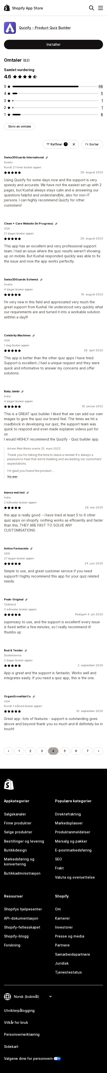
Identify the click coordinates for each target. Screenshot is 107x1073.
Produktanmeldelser (72, 832)
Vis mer (12, 476)
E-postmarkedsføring (73, 850)
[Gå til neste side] (98, 751)
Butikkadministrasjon (22, 873)
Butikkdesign (15, 850)
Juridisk (62, 963)
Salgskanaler (15, 814)
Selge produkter (18, 832)
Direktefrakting (68, 814)
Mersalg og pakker (71, 841)
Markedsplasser (69, 823)
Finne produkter (17, 823)
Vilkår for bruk (16, 1022)
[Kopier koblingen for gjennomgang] (47, 158)
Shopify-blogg (16, 936)
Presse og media (69, 936)
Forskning (12, 945)
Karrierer (62, 918)
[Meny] (100, 7)
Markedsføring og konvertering (19, 861)
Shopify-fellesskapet (22, 927)
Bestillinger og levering (24, 841)
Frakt (59, 868)
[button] (74, 144)
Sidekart (11, 1046)
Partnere (62, 945)
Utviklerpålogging (19, 1010)
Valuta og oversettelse (75, 877)
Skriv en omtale (19, 126)
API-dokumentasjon (21, 918)
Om (58, 909)
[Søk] (91, 7)
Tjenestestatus (68, 972)
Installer (53, 44)
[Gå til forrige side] (8, 751)
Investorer (64, 927)
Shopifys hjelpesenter (23, 909)
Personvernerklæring (22, 1034)
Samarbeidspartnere (72, 954)
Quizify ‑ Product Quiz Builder (45, 28)
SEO (58, 859)
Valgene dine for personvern (28, 1058)
